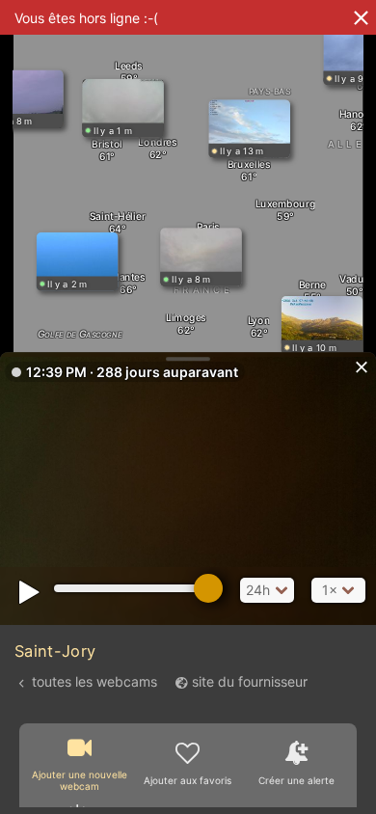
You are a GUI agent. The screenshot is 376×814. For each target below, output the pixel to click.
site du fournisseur (250, 681)
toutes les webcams (94, 681)
